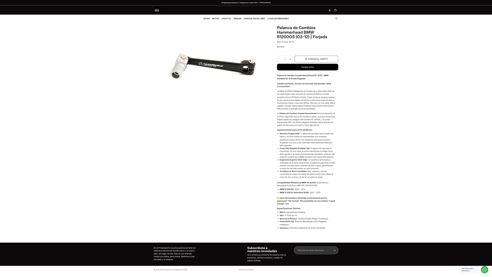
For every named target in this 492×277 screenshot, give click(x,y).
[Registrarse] (334, 250)
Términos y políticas (246, 270)
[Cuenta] (330, 10)
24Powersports (165, 270)
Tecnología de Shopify (180, 270)
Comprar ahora (307, 67)
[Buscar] (336, 18)
